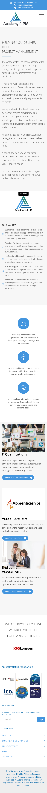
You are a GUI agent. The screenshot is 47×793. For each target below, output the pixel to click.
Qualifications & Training (15, 741)
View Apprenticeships (13, 538)
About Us (6, 735)
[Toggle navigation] (41, 14)
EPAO (4, 751)
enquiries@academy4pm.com (25, 2)
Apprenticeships (10, 746)
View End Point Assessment (16, 591)
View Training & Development (16, 477)
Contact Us (8, 756)
